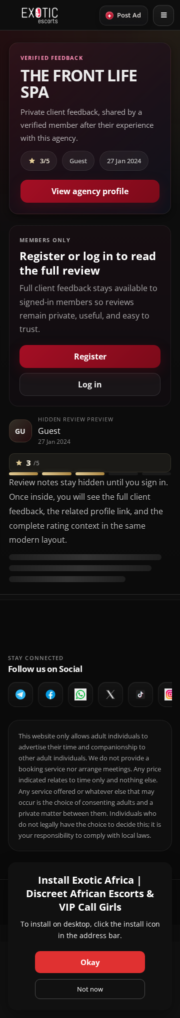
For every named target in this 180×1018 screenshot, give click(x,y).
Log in (90, 384)
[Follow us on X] (110, 694)
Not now (90, 989)
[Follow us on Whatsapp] (80, 694)
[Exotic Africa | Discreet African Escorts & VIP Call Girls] (40, 15)
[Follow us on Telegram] (20, 694)
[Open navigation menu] (163, 15)
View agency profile (90, 191)
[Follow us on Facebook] (50, 694)
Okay (90, 962)
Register (90, 356)
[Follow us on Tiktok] (140, 694)
